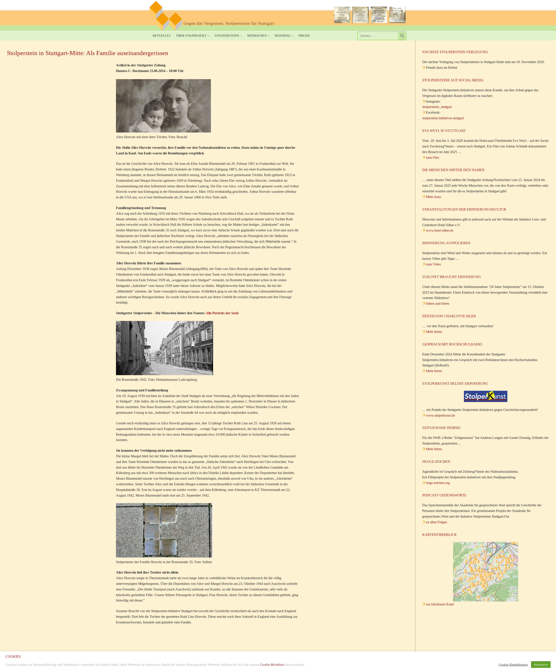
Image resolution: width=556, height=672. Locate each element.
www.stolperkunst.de (440, 415)
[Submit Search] (402, 36)
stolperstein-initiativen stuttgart (443, 118)
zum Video (433, 264)
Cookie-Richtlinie (272, 664)
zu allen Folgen (436, 522)
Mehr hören (434, 332)
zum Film (432, 157)
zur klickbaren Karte (439, 604)
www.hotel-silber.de (439, 230)
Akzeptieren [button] (541, 664)
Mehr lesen (433, 197)
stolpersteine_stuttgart (437, 107)
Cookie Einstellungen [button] (513, 664)
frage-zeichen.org (438, 483)
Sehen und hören (437, 303)
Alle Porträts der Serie (222, 313)
